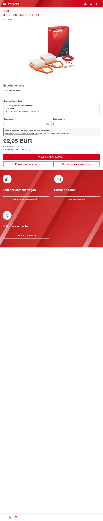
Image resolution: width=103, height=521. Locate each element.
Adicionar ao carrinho (53, 157)
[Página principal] (14, 3)
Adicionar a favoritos (29, 164)
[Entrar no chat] (16, 517)
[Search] (97, 4)
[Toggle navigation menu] (5, 4)
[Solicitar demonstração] (10, 517)
